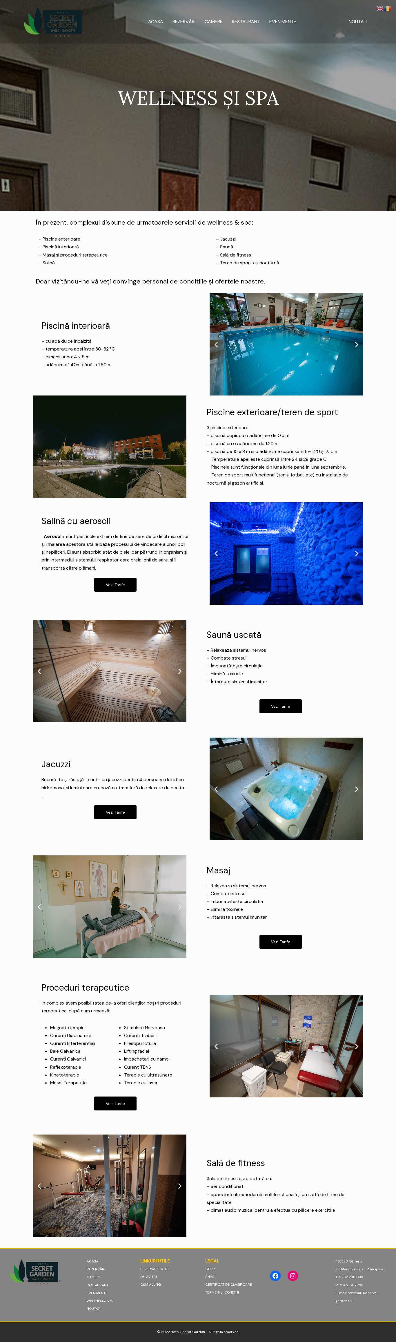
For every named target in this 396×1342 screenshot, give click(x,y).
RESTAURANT (246, 22)
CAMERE (214, 22)
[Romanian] (388, 8)
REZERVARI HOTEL (155, 1269)
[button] (216, 344)
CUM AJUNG (150, 1284)
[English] (380, 8)
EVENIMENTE (282, 22)
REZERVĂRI (183, 22)
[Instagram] (293, 1276)
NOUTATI (358, 22)
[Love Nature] (54, 21)
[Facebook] (275, 1276)
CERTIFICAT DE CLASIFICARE (228, 1284)
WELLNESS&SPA (322, 22)
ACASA (155, 22)
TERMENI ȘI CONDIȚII (222, 1292)
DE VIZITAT (148, 1276)
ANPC (210, 1276)
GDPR (210, 1269)
